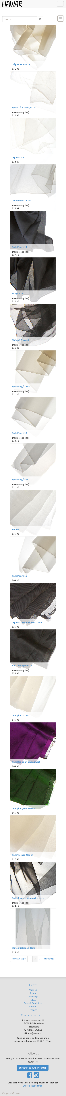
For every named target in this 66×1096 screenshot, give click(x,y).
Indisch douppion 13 (22, 665)
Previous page (19, 958)
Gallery (33, 1000)
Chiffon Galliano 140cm (23, 947)
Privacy (33, 1009)
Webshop (33, 996)
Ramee (15, 529)
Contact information (33, 1015)
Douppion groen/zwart (23, 808)
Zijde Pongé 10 (19, 433)
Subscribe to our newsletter (33, 1067)
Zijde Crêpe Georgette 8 (24, 107)
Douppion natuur (20, 715)
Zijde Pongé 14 (19, 247)
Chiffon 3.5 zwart (20, 340)
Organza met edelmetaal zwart (28, 622)
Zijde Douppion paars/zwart (26, 761)
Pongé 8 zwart (19, 293)
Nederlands (36, 1085)
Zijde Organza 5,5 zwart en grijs (28, 898)
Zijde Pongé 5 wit (20, 479)
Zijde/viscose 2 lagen (22, 854)
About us (33, 989)
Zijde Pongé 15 (19, 575)
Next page (49, 958)
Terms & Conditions (33, 1003)
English (26, 1085)
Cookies (33, 1006)
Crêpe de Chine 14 (21, 64)
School (33, 993)
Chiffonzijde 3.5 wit (21, 200)
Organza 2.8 (18, 157)
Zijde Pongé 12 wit (21, 386)
